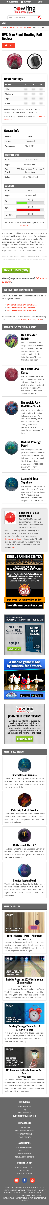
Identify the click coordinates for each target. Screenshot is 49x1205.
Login (40, 2)
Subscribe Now (24, 1106)
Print (10, 45)
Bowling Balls (24, 1113)
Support (27, 2)
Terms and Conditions (24, 1157)
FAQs (24, 1110)
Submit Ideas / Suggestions (24, 1116)
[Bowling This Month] (24, 12)
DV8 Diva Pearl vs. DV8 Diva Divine (22, 305)
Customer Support (24, 1147)
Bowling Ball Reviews (17, 28)
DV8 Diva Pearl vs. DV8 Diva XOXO (21, 307)
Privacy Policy (24, 1154)
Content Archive (24, 1134)
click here (24, 225)
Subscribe (13, 2)
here (13, 547)
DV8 (29, 28)
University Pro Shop (13, 539)
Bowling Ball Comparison (31, 319)
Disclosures (24, 1150)
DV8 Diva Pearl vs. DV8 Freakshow (21, 310)
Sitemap (21, 1190)
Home (4, 28)
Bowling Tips (24, 1127)
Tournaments (25, 1137)
